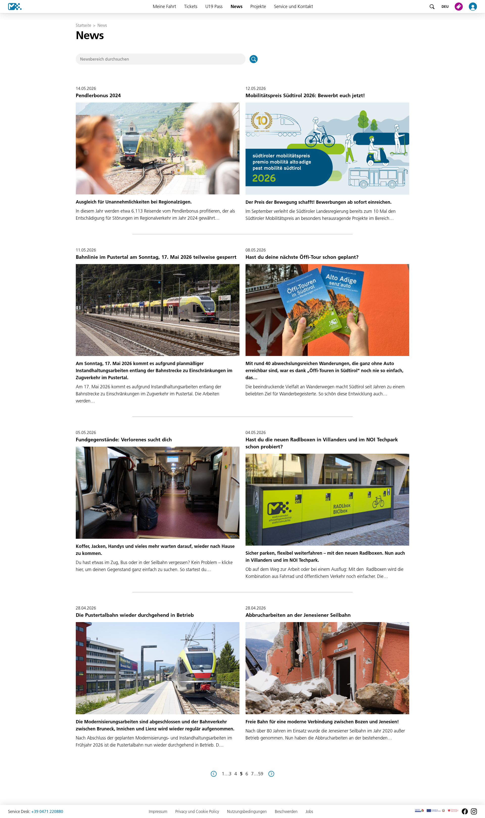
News (237, 6)
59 (260, 774)
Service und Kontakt (293, 6)
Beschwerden (286, 811)
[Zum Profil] (476, 6)
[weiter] (271, 773)
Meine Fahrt (164, 6)
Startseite (83, 25)
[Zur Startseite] (11, 6)
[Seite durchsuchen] (432, 6)
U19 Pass (214, 6)
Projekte (258, 6)
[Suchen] (254, 59)
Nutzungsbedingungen (247, 811)
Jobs (309, 811)
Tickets (190, 6)
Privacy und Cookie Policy (197, 811)
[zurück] (213, 773)
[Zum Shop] (460, 6)
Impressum (158, 811)
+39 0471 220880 (47, 811)
